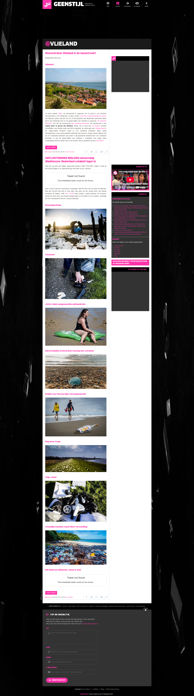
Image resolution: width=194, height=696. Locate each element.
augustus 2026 (118, 246)
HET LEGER (70, 193)
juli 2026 (116, 248)
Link (48, 647)
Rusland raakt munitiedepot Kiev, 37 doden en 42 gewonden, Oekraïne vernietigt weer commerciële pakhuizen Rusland (129, 226)
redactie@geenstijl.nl (90, 624)
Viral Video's (86, 689)
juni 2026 (117, 250)
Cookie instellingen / (102, 606)
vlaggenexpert (100, 128)
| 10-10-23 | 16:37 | (63, 152)
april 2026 (117, 254)
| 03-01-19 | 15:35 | (62, 597)
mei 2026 (117, 252)
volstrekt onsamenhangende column (93, 116)
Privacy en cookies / (88, 606)
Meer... (116, 256)
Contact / (65, 606)
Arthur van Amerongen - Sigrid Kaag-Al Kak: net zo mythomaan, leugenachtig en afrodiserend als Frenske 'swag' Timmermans (131, 208)
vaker (60, 113)
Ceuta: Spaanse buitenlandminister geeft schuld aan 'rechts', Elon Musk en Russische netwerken (130, 233)
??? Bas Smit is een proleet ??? (123, 230)
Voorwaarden (140, 606)
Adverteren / (131, 606)
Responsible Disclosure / (118, 606)
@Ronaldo (48, 152)
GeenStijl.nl (84, 694)
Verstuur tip (58, 680)
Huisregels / (72, 606)
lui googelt (95, 126)
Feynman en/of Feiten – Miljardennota (126, 214)
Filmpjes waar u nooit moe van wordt (125, 212)
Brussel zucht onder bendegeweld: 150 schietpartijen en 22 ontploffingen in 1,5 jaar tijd (130, 217)
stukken (96, 689)
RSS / (79, 606)
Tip (47, 628)
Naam (48, 657)
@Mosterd (48, 597)
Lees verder (51, 147)
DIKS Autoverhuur (112, 689)
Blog (102, 689)
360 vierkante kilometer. (80, 123)
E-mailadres (51, 667)
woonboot (99, 141)
